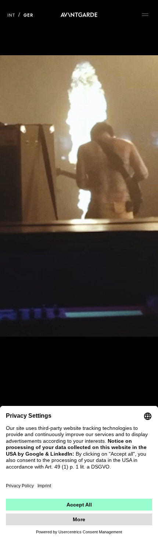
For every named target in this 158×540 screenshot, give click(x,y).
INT (11, 15)
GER (28, 15)
